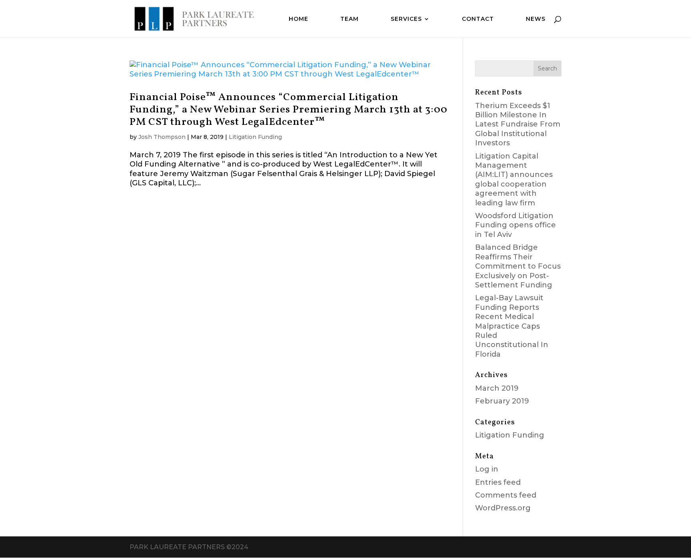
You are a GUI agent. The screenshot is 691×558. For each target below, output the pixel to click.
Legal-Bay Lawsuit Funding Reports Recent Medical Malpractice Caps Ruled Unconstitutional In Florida (511, 325)
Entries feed (498, 482)
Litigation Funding (255, 137)
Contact (478, 19)
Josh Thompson (162, 137)
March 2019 (497, 388)
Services (406, 19)
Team (349, 19)
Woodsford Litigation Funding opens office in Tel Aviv (515, 225)
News (535, 19)
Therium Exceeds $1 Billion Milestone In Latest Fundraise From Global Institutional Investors (517, 124)
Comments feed (505, 495)
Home (298, 19)
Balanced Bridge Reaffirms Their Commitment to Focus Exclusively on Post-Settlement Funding (518, 266)
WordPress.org (503, 508)
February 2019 (502, 401)
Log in (486, 469)
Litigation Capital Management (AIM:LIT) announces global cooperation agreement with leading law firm (514, 179)
